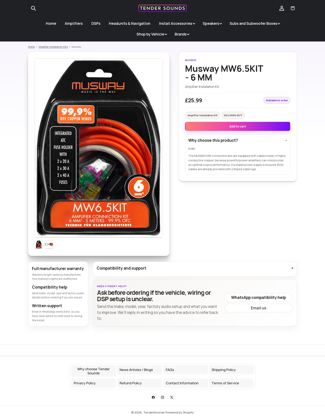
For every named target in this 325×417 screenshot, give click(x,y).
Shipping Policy (224, 369)
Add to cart (237, 126)
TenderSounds (154, 412)
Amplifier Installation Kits (53, 46)
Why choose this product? (213, 140)
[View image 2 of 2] (49, 244)
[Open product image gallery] (99, 147)
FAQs (170, 369)
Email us (258, 308)
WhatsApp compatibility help (258, 297)
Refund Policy (131, 383)
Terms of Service (225, 383)
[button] (33, 8)
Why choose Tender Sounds (93, 371)
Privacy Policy (85, 383)
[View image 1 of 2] (39, 244)
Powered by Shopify (180, 412)
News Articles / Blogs (136, 369)
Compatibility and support (121, 268)
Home (31, 46)
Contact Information (182, 383)
